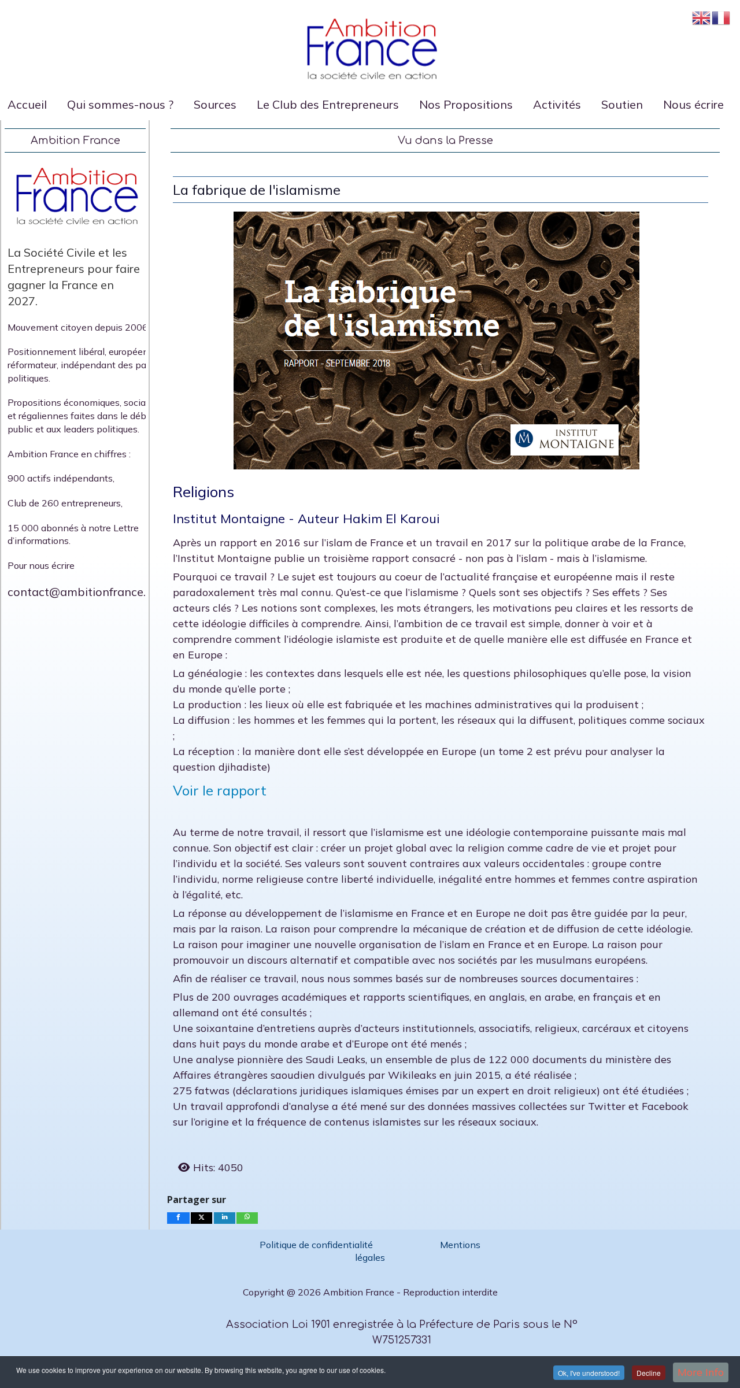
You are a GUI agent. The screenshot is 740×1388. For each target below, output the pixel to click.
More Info (701, 1372)
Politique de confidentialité (317, 1244)
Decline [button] (649, 1373)
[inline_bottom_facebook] (178, 1218)
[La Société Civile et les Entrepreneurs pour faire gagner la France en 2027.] (75, 196)
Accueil (27, 104)
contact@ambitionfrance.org (86, 591)
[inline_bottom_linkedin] (224, 1218)
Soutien (622, 104)
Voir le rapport (220, 790)
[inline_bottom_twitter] (202, 1218)
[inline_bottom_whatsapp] (247, 1218)
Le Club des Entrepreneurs (328, 104)
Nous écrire (693, 104)
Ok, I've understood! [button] (589, 1373)
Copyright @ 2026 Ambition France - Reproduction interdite (370, 1292)
